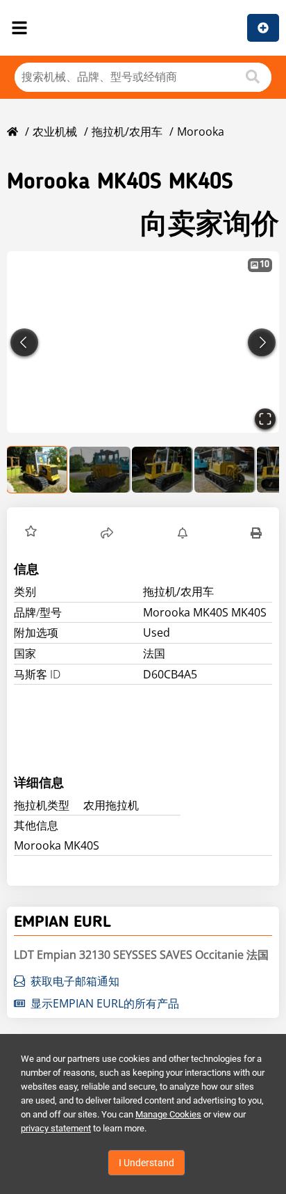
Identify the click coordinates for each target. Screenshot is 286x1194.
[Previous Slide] (24, 342)
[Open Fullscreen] (265, 418)
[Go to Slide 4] (224, 470)
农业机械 (55, 131)
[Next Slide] (262, 342)
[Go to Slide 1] (37, 470)
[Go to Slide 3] (162, 470)
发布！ (263, 28)
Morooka (200, 131)
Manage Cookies (168, 1114)
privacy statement (56, 1128)
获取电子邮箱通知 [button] (75, 981)
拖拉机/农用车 (127, 131)
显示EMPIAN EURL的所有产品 (105, 1003)
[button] (143, 342)
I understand (146, 1162)
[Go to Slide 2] (100, 470)
